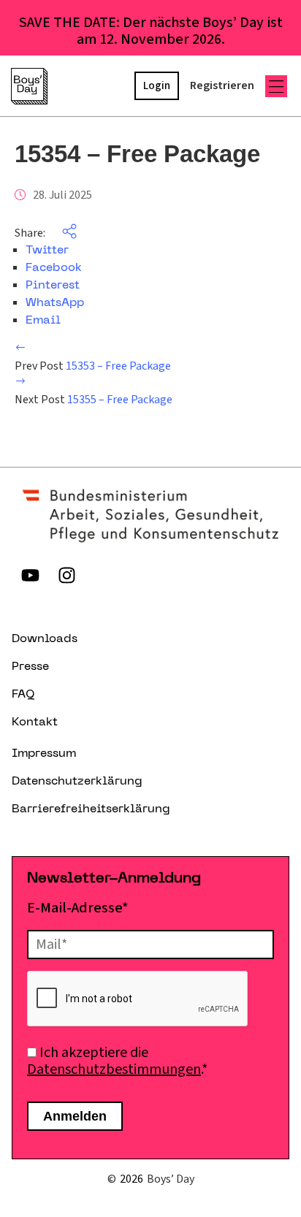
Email (43, 321)
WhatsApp (55, 303)
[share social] (62, 233)
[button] (276, 86)
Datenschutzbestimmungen (114, 1069)
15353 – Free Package (118, 366)
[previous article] (20, 349)
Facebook (54, 268)
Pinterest (53, 285)
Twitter (47, 250)
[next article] (20, 383)
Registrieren (222, 85)
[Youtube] (30, 575)
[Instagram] (66, 575)
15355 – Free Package (119, 400)
